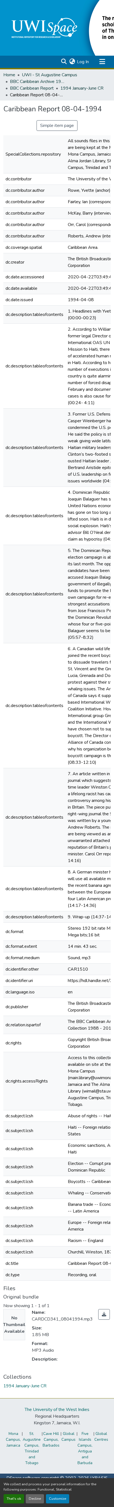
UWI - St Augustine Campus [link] (49, 75)
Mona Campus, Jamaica (13, 1439)
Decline (35, 1498)
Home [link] (9, 75)
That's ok (14, 1498)
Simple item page (57, 125)
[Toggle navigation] (102, 62)
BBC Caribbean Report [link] (32, 88)
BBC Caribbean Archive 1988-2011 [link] (37, 81)
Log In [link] (83, 62)
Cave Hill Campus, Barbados (51, 1439)
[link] (104, 1314)
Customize (57, 1498)
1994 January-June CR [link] (81, 88)
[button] (63, 61)
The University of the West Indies (57, 1410)
